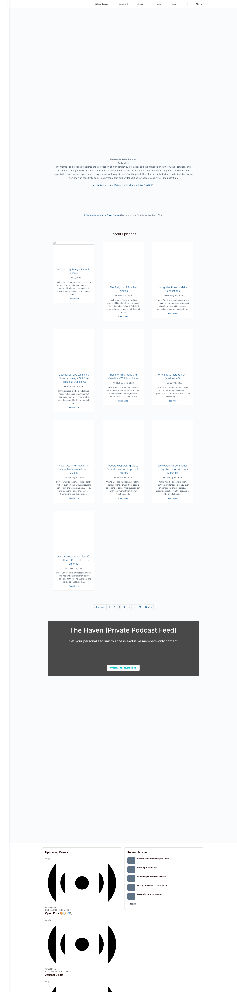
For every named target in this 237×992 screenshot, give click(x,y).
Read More (74, 298)
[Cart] (191, 4)
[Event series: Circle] (72, 971)
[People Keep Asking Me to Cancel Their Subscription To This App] (123, 459)
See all (133, 904)
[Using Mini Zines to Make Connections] (172, 281)
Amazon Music (124, 185)
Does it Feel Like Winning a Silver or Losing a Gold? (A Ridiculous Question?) (74, 378)
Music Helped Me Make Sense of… (152, 876)
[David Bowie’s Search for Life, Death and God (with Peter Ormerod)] (73, 550)
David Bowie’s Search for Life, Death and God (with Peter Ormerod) (74, 560)
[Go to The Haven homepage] (61, 4)
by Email (144, 185)
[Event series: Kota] (72, 910)
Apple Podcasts (101, 185)
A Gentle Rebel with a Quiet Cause (101, 215)
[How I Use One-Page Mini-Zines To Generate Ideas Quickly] (73, 459)
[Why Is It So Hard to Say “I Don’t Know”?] (172, 368)
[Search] (183, 4)
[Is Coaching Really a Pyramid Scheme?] (73, 263)
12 (140, 607)
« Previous (99, 607)
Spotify (113, 185)
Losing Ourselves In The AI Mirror (152, 885)
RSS (151, 185)
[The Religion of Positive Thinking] (123, 281)
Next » (148, 607)
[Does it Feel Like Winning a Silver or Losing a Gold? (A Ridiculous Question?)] (73, 368)
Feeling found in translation (149, 894)
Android (136, 185)
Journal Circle (54, 974)
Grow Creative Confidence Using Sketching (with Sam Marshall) (172, 469)
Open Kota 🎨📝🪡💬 (59, 913)
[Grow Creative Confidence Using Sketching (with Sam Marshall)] (172, 459)
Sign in (199, 4)
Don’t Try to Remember (147, 867)
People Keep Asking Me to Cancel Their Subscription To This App (123, 469)
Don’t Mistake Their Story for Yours (153, 858)
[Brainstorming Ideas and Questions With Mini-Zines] (123, 368)
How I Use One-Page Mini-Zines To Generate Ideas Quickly (74, 469)
